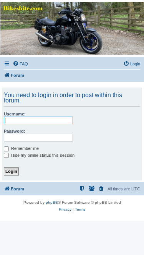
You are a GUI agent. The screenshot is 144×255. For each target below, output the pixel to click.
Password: (14, 131)
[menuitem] (20, 63)
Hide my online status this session (42, 155)
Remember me (24, 148)
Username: (15, 114)
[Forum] (71, 28)
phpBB (52, 202)
